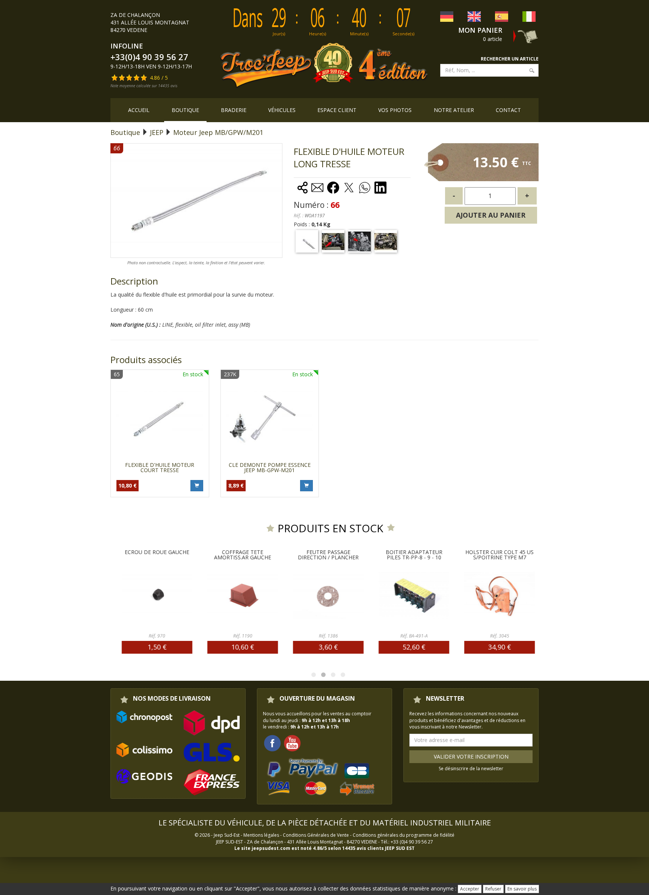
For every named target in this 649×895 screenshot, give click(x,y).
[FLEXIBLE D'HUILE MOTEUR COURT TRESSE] (159, 419)
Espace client (336, 110)
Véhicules (282, 110)
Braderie (233, 110)
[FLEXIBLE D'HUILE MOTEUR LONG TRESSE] (307, 241)
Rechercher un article (510, 59)
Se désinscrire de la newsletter (471, 768)
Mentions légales (261, 835)
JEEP (156, 132)
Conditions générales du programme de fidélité (403, 835)
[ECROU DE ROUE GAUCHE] (142, 595)
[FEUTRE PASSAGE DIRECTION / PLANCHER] (313, 595)
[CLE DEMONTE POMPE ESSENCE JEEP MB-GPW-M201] (269, 419)
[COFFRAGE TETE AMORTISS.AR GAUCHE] (227, 595)
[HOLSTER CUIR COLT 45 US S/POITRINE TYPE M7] (484, 595)
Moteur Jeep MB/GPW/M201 (218, 132)
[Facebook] (272, 742)
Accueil (138, 110)
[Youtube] (292, 742)
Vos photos (395, 110)
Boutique (185, 110)
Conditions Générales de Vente (316, 835)
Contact (508, 110)
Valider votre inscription (471, 756)
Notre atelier (454, 110)
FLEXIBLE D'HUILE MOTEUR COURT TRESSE (159, 467)
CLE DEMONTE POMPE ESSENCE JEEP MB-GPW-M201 (270, 467)
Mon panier (480, 30)
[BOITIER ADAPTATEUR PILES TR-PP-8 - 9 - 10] (399, 595)
